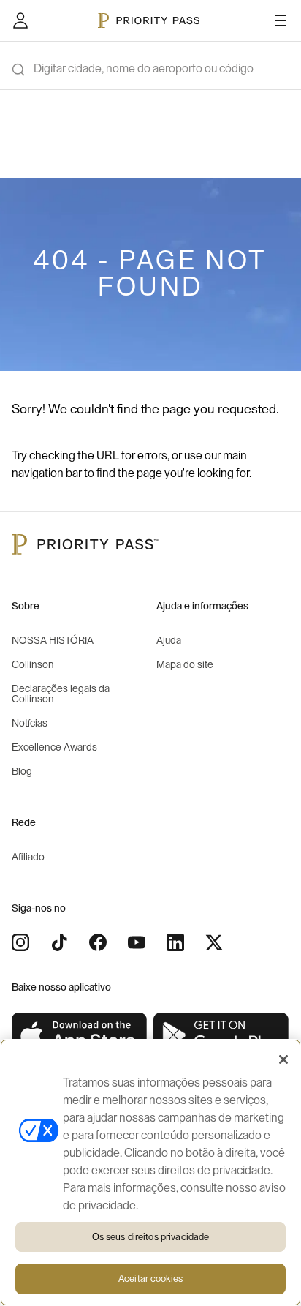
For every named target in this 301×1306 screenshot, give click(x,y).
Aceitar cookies (150, 1278)
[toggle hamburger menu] (280, 20)
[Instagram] (20, 942)
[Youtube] (136, 942)
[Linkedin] (175, 942)
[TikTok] (59, 942)
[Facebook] (98, 942)
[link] (80, 1036)
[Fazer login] (20, 20)
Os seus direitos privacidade (151, 1237)
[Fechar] (283, 1059)
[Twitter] (214, 942)
